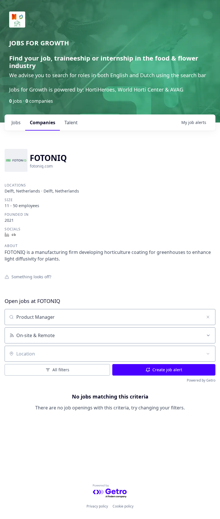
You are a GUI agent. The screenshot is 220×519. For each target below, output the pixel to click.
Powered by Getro (201, 380)
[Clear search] (208, 317)
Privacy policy (97, 506)
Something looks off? (31, 276)
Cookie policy (123, 506)
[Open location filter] (208, 353)
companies (42, 122)
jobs (16, 122)
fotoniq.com (41, 166)
